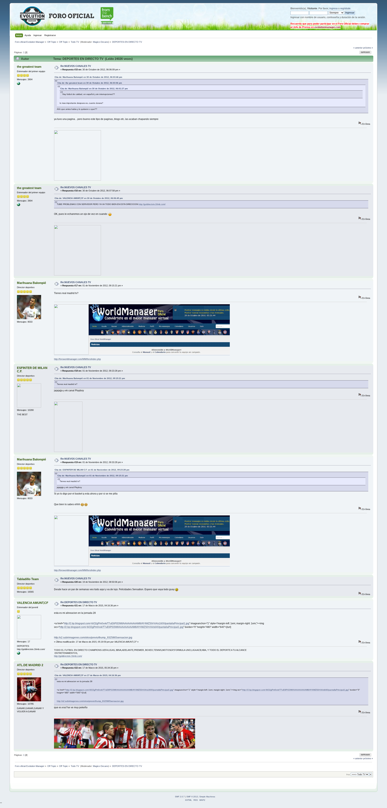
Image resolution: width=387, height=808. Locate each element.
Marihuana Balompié (31, 283)
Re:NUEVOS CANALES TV (75, 66)
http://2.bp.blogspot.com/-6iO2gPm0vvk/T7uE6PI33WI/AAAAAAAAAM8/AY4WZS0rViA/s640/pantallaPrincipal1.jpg (121, 627)
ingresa (333, 8)
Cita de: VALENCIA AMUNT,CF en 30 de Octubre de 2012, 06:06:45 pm (89, 198)
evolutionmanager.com (327, 27)
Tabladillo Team (28, 579)
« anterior (358, 48)
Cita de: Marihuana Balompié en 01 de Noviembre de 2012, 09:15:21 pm (90, 378)
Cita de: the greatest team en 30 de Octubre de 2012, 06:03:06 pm (89, 83)
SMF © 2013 (192, 797)
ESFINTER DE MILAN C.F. (32, 369)
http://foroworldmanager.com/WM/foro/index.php (77, 359)
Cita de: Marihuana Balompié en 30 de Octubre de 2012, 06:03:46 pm (88, 77)
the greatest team (29, 66)
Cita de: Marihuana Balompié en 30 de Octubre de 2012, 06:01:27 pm (94, 88)
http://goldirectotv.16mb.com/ (152, 204)
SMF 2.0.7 (180, 797)
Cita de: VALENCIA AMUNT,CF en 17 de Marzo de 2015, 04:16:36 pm (88, 675)
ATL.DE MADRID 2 (30, 665)
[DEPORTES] (18, 654)
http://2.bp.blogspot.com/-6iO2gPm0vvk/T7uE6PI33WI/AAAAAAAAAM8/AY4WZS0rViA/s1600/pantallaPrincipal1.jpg (126, 623)
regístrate (345, 8)
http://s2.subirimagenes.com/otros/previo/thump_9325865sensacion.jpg (93, 637)
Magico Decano (100, 42)
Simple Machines (207, 797)
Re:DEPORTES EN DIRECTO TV (78, 602)
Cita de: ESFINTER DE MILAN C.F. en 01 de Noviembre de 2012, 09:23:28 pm (92, 470)
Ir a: (348, 774)
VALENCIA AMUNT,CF (32, 602)
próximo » (368, 48)
